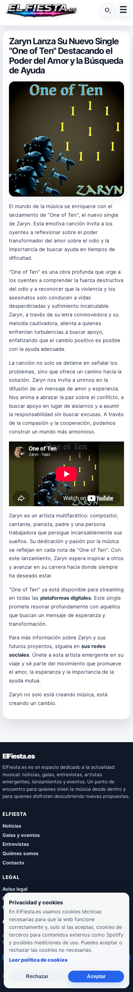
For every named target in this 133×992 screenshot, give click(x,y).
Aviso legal (15, 889)
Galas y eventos (21, 835)
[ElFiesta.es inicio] (40, 10)
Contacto (13, 863)
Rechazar (37, 976)
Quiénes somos (20, 853)
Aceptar (96, 976)
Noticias (11, 826)
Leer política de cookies (38, 960)
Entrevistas (15, 844)
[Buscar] (107, 10)
